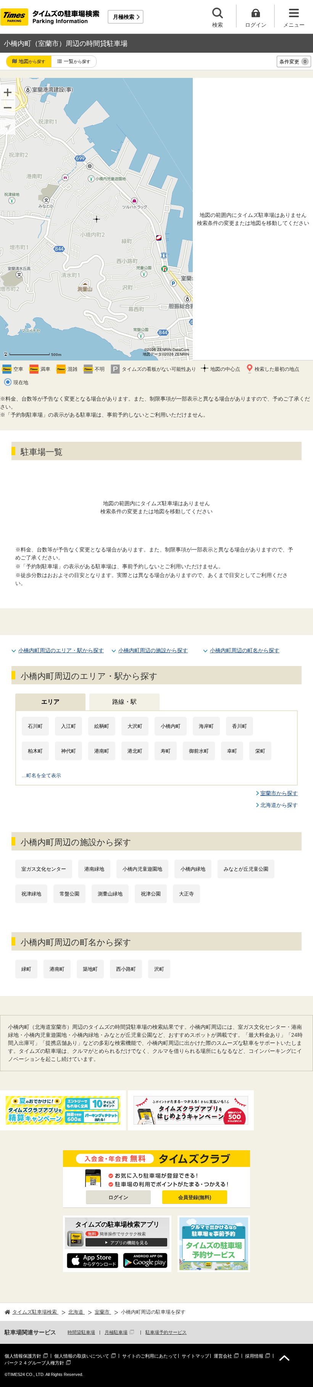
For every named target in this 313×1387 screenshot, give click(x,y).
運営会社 (223, 1356)
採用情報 (254, 1356)
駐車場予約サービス (166, 1332)
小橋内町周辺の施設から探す (153, 650)
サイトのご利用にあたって (149, 1356)
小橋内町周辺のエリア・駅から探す (61, 650)
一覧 (77, 61)
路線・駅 (124, 701)
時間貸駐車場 (81, 1332)
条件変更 (292, 62)
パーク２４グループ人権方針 (34, 1363)
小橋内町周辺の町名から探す (244, 650)
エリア (50, 701)
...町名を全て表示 (41, 775)
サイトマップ (195, 1356)
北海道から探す (279, 805)
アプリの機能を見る (129, 1242)
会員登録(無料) (194, 1197)
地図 (32, 61)
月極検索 (123, 17)
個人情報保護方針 (23, 1356)
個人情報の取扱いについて (81, 1356)
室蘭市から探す (279, 793)
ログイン (118, 1197)
